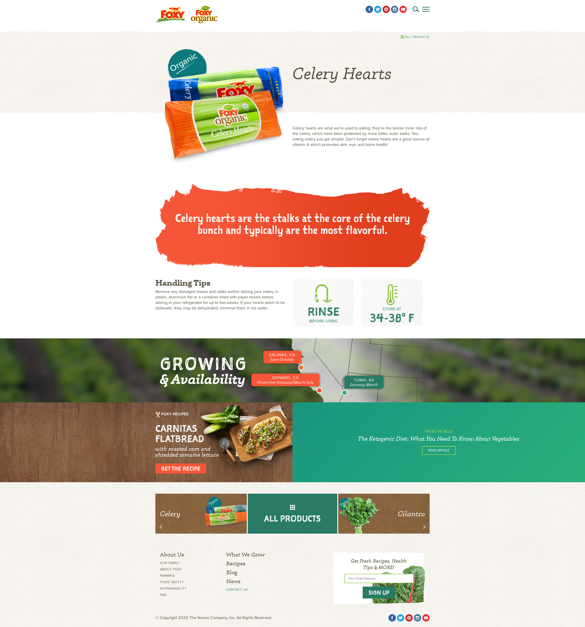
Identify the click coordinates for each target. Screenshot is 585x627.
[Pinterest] (386, 9)
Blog (231, 572)
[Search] (416, 9)
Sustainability (173, 588)
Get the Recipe (180, 468)
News (233, 581)
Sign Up (378, 592)
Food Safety (172, 582)
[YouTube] (403, 9)
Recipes (235, 563)
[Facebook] (369, 9)
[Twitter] (377, 9)
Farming (167, 576)
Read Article (438, 450)
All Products (417, 37)
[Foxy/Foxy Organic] (186, 15)
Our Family (170, 563)
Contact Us (237, 590)
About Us (172, 554)
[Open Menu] (426, 9)
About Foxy (171, 569)
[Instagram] (394, 9)
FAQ (163, 595)
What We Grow (245, 554)
